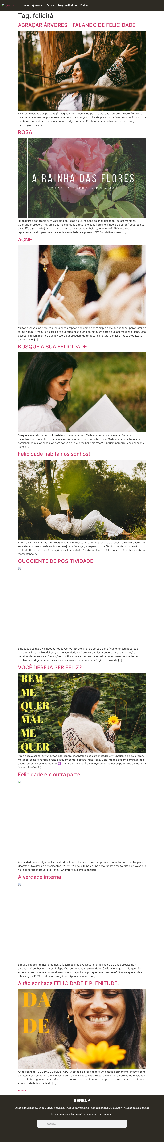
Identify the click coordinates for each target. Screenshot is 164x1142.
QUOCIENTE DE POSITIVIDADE (55, 561)
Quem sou (37, 5)
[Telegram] (82, 1136)
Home (26, 5)
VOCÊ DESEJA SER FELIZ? (50, 667)
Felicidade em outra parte (49, 774)
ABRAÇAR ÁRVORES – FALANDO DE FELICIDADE (76, 25)
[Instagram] (74, 1136)
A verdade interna (39, 877)
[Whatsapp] (90, 1136)
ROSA (25, 132)
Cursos (50, 5)
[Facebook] (66, 1136)
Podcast (84, 5)
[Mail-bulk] (98, 1136)
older (22, 1090)
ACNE (25, 239)
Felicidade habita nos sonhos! (54, 454)
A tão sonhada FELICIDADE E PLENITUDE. (68, 983)
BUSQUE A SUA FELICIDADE (52, 346)
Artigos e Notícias (67, 5)
